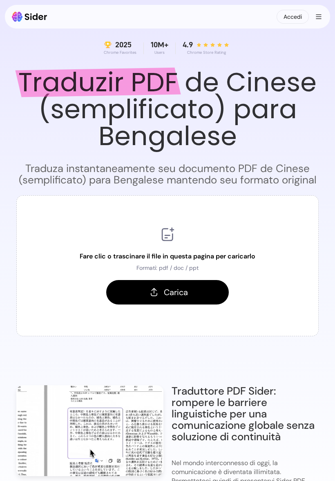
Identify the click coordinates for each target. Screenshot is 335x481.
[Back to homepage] (29, 16)
